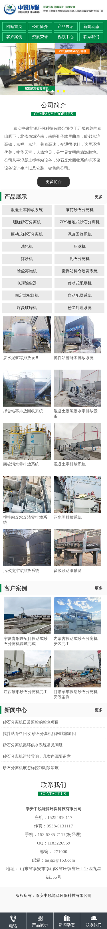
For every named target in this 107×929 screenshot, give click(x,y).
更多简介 (54, 182)
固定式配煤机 (27, 295)
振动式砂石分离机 (27, 234)
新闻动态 (91, 26)
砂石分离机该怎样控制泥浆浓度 (31, 768)
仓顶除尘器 (27, 283)
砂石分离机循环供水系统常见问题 (33, 745)
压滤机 (80, 246)
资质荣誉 (40, 37)
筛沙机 (27, 258)
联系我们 (91, 37)
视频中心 (66, 37)
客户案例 (14, 37)
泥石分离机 (80, 258)
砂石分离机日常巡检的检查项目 (31, 722)
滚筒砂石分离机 (80, 209)
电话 (13, 926)
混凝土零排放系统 (27, 209)
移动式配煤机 (80, 283)
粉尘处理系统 (80, 307)
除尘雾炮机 (27, 271)
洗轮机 (27, 246)
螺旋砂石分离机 (27, 222)
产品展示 (66, 26)
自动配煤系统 (80, 295)
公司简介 (40, 26)
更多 (99, 197)
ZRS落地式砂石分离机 (80, 222)
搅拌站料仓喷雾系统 (80, 271)
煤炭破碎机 (27, 307)
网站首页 (14, 26)
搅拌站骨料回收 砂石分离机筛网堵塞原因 (39, 734)
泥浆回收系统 (80, 234)
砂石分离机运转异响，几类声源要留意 (37, 756)
